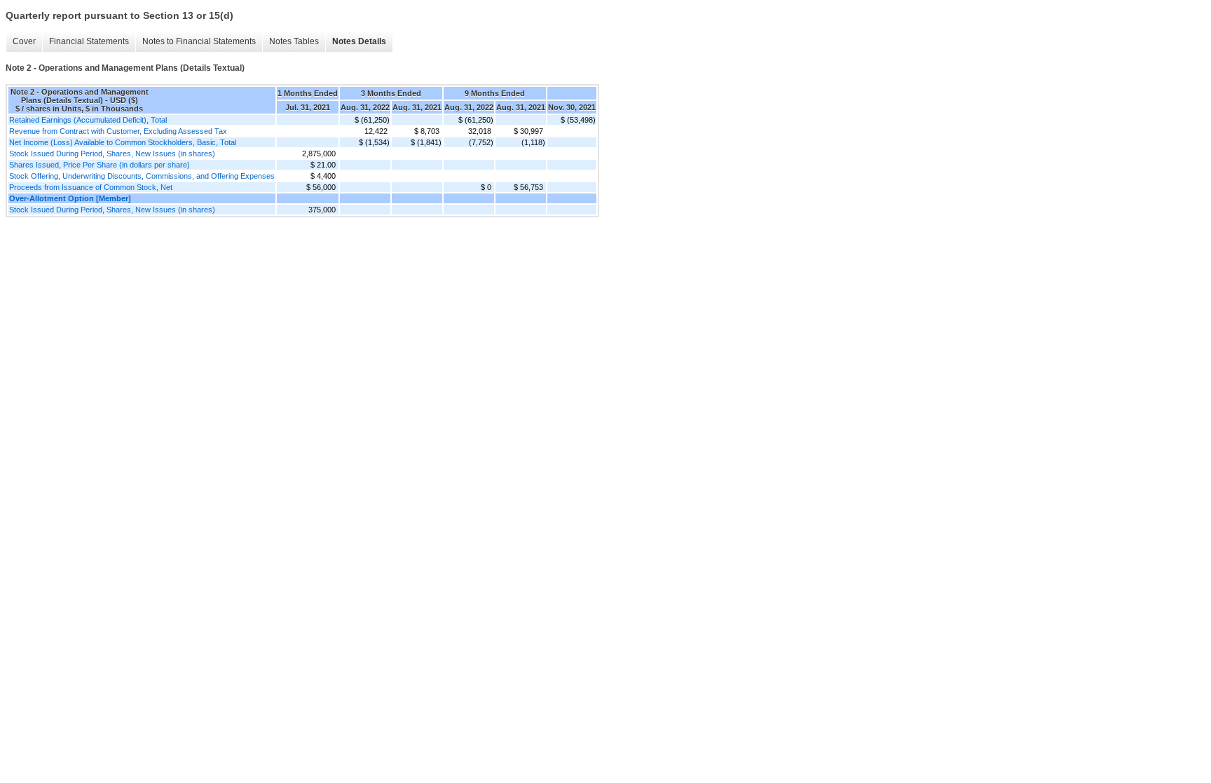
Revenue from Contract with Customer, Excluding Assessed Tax (118, 131)
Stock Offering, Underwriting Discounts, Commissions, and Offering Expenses (142, 176)
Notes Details (359, 41)
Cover (24, 41)
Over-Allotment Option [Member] (70, 198)
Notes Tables (294, 41)
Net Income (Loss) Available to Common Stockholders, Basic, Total (122, 142)
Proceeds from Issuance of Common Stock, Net (90, 187)
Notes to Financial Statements (199, 41)
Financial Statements (89, 41)
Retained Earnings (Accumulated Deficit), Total (88, 120)
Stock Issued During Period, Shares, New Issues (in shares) (112, 153)
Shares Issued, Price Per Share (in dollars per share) (99, 165)
